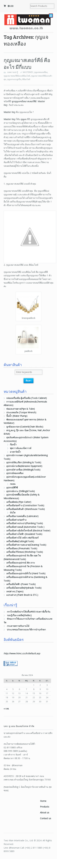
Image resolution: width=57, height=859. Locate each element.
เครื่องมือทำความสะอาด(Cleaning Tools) (26, 544)
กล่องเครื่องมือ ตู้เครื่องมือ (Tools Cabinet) (26, 397)
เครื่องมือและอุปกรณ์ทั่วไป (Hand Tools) (25, 573)
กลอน (13, 483)
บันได (13, 512)
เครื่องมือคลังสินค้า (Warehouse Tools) (25, 508)
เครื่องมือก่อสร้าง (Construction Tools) (25, 505)
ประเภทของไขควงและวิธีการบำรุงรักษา (26, 629)
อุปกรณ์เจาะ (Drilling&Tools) (20, 491)
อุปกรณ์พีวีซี (12, 487)
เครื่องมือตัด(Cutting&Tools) (20, 541)
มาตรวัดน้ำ (15, 451)
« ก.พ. (6, 708)
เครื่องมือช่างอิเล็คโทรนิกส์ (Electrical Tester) (28, 530)
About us (44, 812)
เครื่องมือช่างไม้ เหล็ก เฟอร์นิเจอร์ (22, 537)
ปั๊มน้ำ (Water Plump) (16, 415)
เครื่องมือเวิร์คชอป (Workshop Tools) (24, 551)
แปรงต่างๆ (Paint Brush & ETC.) (22, 594)
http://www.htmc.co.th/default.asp (22, 653)
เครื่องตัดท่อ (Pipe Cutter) (18, 501)
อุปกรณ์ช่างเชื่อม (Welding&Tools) (23, 469)
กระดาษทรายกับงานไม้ (18, 625)
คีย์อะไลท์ (26, 79)
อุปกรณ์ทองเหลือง (14, 473)
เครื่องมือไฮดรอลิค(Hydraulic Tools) (23, 587)
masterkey (28, 72)
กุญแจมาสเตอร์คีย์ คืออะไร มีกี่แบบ (27, 63)
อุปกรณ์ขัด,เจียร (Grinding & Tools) (23, 462)
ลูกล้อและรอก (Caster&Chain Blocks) (24, 426)
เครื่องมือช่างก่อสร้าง (16, 519)
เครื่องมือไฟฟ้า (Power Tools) (21, 584)
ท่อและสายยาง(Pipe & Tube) (20, 408)
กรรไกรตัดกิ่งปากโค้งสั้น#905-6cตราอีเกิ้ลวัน (28, 611)
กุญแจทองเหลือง (41, 72)
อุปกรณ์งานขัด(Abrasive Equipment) (24, 465)
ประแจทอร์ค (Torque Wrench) (21, 412)
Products (44, 806)
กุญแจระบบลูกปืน (14, 79)
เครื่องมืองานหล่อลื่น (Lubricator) (22, 516)
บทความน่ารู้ (12, 72)
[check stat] (11, 664)
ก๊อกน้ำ (13, 444)
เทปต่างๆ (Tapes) (14, 591)
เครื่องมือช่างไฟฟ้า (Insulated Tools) (24, 533)
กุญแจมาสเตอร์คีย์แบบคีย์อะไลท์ (17, 75)
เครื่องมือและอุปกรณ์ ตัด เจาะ (20, 562)
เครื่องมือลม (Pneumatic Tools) (21, 548)
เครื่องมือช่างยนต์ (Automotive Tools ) (25, 526)
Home (43, 800)
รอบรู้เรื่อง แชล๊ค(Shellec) (19, 615)
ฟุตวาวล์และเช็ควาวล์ (20, 448)
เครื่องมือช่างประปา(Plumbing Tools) (24, 523)
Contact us (45, 818)
